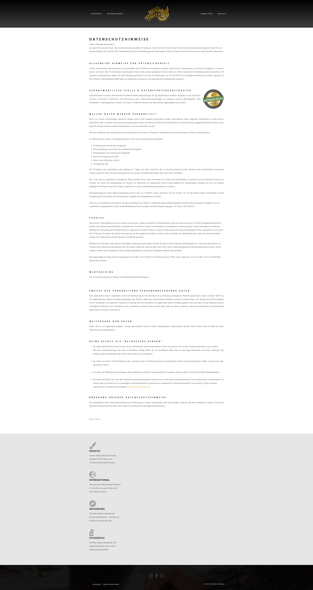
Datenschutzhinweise (111, 584)
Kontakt (222, 14)
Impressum (97, 584)
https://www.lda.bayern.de (139, 387)
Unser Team (207, 14)
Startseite (96, 14)
